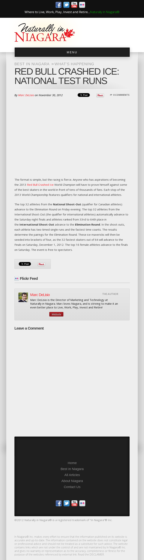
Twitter (66, 5)
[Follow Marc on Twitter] (39, 314)
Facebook (59, 5)
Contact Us (72, 487)
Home (72, 463)
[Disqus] (72, 379)
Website (56, 314)
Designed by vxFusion (72, 528)
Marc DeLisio (26, 95)
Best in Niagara (32, 64)
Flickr (82, 5)
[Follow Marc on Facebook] (45, 314)
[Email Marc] (32, 314)
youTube (74, 5)
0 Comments (121, 95)
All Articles (72, 475)
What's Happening (74, 64)
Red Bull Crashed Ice (40, 184)
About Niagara (72, 481)
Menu (72, 52)
